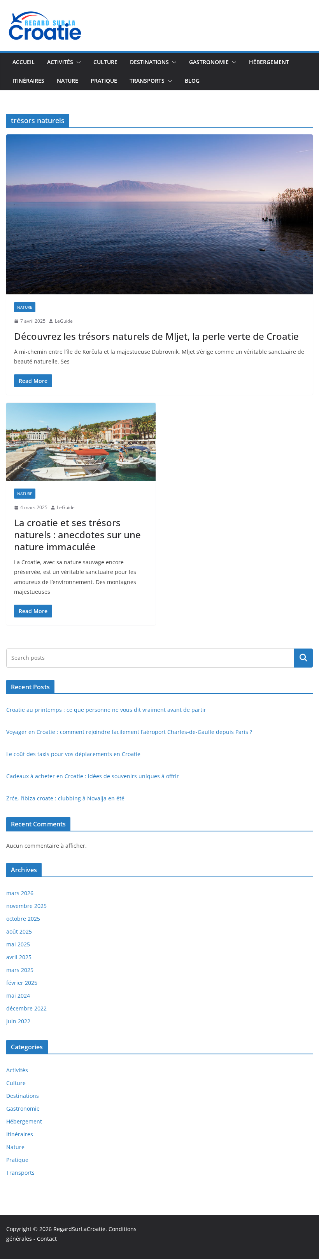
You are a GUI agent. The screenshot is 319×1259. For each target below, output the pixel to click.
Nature (67, 80)
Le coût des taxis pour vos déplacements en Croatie (73, 754)
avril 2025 (19, 957)
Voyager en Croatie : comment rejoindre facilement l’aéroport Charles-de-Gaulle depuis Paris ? (129, 732)
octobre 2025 (23, 918)
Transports (147, 80)
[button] (77, 62)
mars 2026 (19, 893)
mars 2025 (19, 970)
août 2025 (19, 931)
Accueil (23, 62)
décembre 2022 (26, 1008)
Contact (47, 1238)
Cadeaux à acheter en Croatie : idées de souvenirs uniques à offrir (92, 776)
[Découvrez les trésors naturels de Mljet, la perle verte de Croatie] (159, 214)
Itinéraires (28, 80)
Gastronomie (209, 62)
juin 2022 (18, 1021)
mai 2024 (18, 995)
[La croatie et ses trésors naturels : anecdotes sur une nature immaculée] (81, 442)
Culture (105, 62)
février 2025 (21, 982)
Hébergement (269, 62)
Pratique (104, 80)
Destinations (149, 62)
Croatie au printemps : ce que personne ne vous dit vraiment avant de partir (106, 709)
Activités (60, 62)
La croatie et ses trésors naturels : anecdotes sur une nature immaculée (77, 534)
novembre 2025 (26, 905)
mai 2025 (18, 944)
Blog (192, 80)
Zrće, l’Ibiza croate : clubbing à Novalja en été (65, 798)
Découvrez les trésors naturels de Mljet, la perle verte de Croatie (156, 336)
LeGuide (64, 321)
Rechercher (303, 658)
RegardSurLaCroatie (79, 1229)
